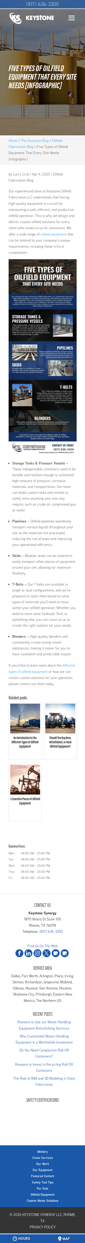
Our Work (42, 1164)
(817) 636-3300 (42, 4)
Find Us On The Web (42, 946)
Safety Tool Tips (42, 1182)
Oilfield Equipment (42, 1194)
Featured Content (42, 1176)
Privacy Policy (43, 1227)
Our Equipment (42, 1170)
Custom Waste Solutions (42, 1200)
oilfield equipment (54, 234)
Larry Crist (21, 174)
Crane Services (42, 1157)
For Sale (42, 1188)
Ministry (42, 1151)
